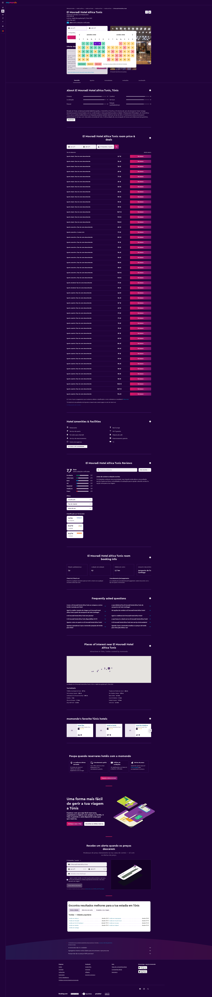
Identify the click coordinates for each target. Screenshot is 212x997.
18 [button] (95, 51)
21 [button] (79, 55)
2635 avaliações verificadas (81, 22)
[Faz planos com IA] (3, 21)
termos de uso (88, 888)
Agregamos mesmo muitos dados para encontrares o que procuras (88, 950)
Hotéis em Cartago (74, 927)
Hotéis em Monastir (74, 920)
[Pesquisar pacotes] (3, 18)
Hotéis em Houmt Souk (115, 920)
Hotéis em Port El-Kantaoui (76, 923)
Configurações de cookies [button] (74, 405)
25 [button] (95, 55)
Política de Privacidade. (99, 888)
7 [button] (79, 47)
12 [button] (99, 47)
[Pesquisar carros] (3, 14)
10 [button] (91, 47)
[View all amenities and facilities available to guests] (150, 422)
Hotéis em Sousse (114, 923)
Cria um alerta (134, 767)
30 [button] (87, 59)
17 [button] (91, 51)
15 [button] (83, 51)
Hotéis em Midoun (74, 918)
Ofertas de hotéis (71, 8)
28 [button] (79, 59)
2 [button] (87, 43)
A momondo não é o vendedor (77, 947)
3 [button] (91, 43)
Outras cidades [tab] (74, 910)
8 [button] (83, 47)
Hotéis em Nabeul (114, 925)
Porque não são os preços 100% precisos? (81, 953)
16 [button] (87, 51)
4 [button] (95, 43)
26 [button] (99, 55)
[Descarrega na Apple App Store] (142, 971)
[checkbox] (75, 519)
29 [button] (83, 59)
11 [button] (95, 47)
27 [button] (103, 55)
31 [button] (128, 59)
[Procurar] (3, 11)
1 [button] (83, 43)
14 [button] (79, 51)
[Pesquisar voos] (3, 7)
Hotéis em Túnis (98, 8)
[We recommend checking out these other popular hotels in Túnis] (150, 719)
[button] (3, 2)
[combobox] (88, 864)
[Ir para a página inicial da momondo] (11, 2)
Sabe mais (126, 399)
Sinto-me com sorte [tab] (87, 910)
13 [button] (103, 47)
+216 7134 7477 (71, 20)
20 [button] (103, 51)
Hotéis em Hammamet (115, 918)
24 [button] (91, 55)
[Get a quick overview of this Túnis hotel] (150, 90)
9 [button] (87, 47)
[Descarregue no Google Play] (142, 967)
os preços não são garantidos (105, 942)
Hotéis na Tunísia (89, 8)
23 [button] (87, 55)
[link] (108, 778)
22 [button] (83, 55)
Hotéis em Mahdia (73, 925)
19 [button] (99, 51)
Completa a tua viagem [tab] (102, 910)
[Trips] (3, 26)
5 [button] (99, 43)
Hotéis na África (80, 8)
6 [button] (103, 43)
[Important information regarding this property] (150, 557)
